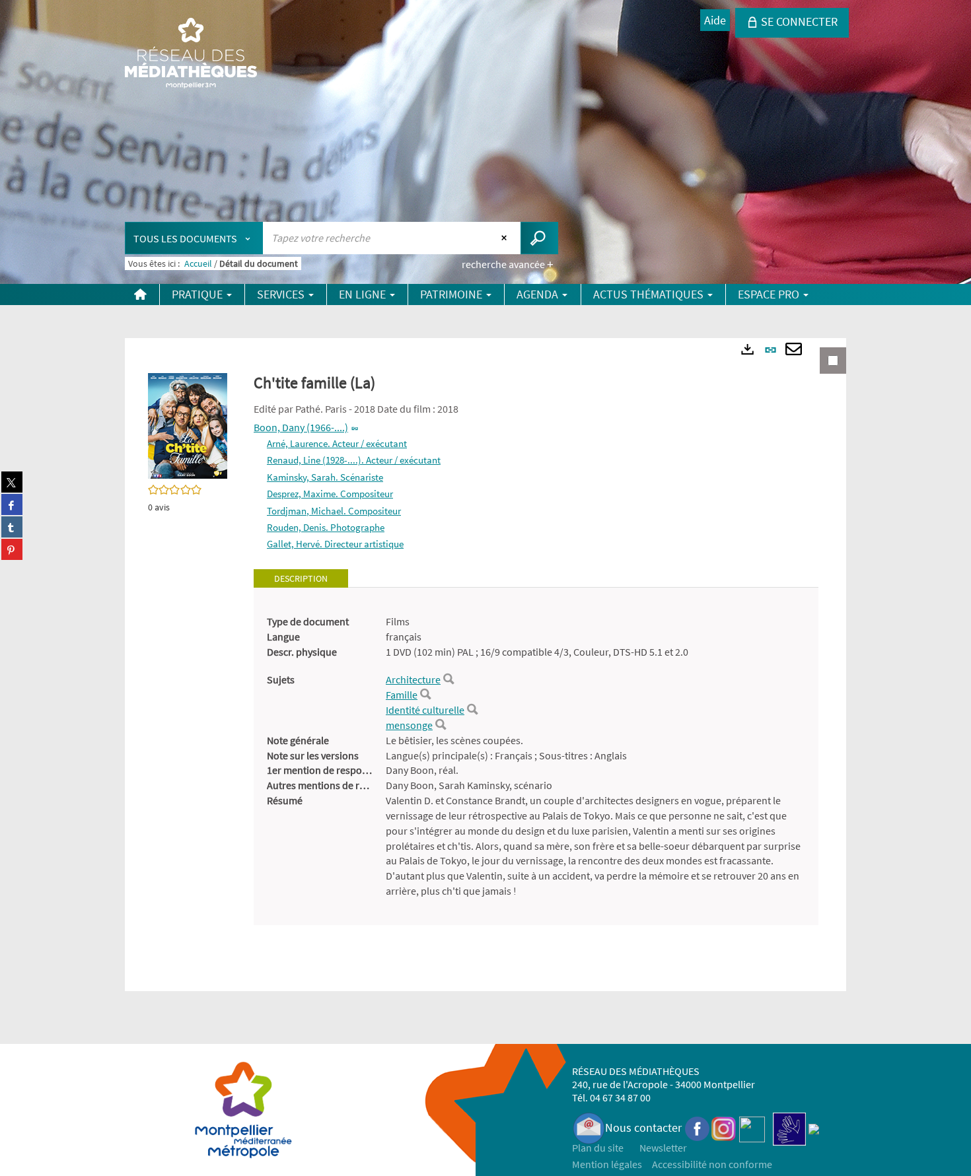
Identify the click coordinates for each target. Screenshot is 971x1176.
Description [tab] (301, 578)
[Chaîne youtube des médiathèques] (752, 1127)
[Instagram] (724, 1127)
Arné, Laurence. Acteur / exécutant (337, 443)
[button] (187, 425)
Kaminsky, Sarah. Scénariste (325, 477)
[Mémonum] (814, 1127)
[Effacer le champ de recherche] (505, 238)
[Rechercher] (448, 679)
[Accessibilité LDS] (789, 1127)
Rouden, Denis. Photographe (325, 527)
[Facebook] (697, 1127)
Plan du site (598, 1147)
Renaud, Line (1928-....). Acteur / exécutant (354, 460)
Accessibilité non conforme (712, 1164)
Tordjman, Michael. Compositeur (334, 510)
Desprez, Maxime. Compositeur (330, 493)
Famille (401, 694)
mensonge (409, 725)
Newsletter (663, 1147)
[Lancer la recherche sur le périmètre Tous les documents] (539, 238)
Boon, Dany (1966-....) (301, 427)
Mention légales (607, 1164)
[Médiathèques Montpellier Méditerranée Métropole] (191, 54)
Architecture (413, 679)
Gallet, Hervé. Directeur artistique (335, 543)
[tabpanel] (536, 756)
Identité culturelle (425, 709)
